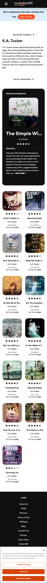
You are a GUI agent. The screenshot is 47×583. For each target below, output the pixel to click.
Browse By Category (22, 35)
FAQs (23, 509)
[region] (23, 565)
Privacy (23, 535)
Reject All (23, 571)
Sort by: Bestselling (22, 79)
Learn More (23, 540)
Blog (23, 526)
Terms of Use (23, 517)
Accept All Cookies (23, 578)
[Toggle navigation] (6, 4)
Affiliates (23, 522)
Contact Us (23, 531)
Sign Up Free (26, 17)
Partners (23, 513)
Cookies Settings (23, 564)
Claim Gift (23, 544)
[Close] (44, 550)
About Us (23, 504)
